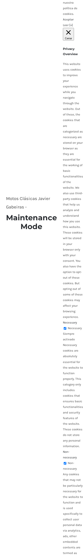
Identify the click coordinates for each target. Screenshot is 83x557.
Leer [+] (68, 25)
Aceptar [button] (68, 19)
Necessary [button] (70, 322)
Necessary (75, 328)
